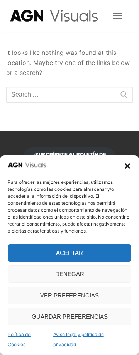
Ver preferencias (69, 295)
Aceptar (69, 253)
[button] (127, 166)
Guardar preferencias (70, 316)
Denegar (69, 274)
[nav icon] (117, 16)
